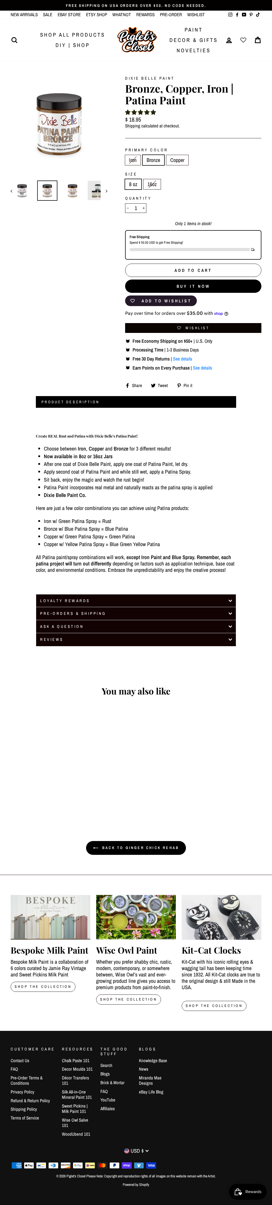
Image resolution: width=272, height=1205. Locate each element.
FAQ (14, 1069)
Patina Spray (177, 472)
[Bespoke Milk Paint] (50, 917)
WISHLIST (196, 14)
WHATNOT (121, 14)
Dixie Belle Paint (150, 78)
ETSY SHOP (96, 14)
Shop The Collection (43, 986)
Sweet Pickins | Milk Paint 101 (75, 1108)
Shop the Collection (214, 1005)
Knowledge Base (153, 1060)
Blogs (105, 1074)
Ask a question (62, 626)
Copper (177, 160)
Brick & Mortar (112, 1082)
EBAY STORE (69, 14)
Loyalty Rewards (65, 600)
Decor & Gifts (193, 40)
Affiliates (107, 1108)
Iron (133, 160)
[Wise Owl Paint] (136, 917)
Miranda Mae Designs (150, 1080)
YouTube (107, 1100)
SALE (47, 14)
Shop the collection (128, 999)
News (143, 1069)
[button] (140, 112)
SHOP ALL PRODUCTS (72, 34)
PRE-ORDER (171, 14)
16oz (152, 184)
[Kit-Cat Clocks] (221, 917)
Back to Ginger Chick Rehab (139, 847)
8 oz (133, 184)
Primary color (146, 150)
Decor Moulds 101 (77, 1069)
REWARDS (145, 14)
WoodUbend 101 (76, 1134)
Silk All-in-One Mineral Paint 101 (77, 1094)
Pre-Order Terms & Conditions (26, 1080)
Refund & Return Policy (30, 1100)
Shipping (132, 126)
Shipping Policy (24, 1109)
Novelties (194, 50)
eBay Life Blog (151, 1092)
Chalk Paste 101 (76, 1060)
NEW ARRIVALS (24, 14)
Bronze (153, 160)
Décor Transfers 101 (75, 1080)
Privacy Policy (22, 1092)
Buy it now (193, 286)
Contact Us (20, 1060)
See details (182, 358)
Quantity (138, 198)
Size (131, 174)
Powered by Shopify (136, 1184)
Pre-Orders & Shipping (73, 613)
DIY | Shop (73, 45)
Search (106, 1065)
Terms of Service (25, 1118)
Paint (194, 29)
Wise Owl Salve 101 (75, 1122)
